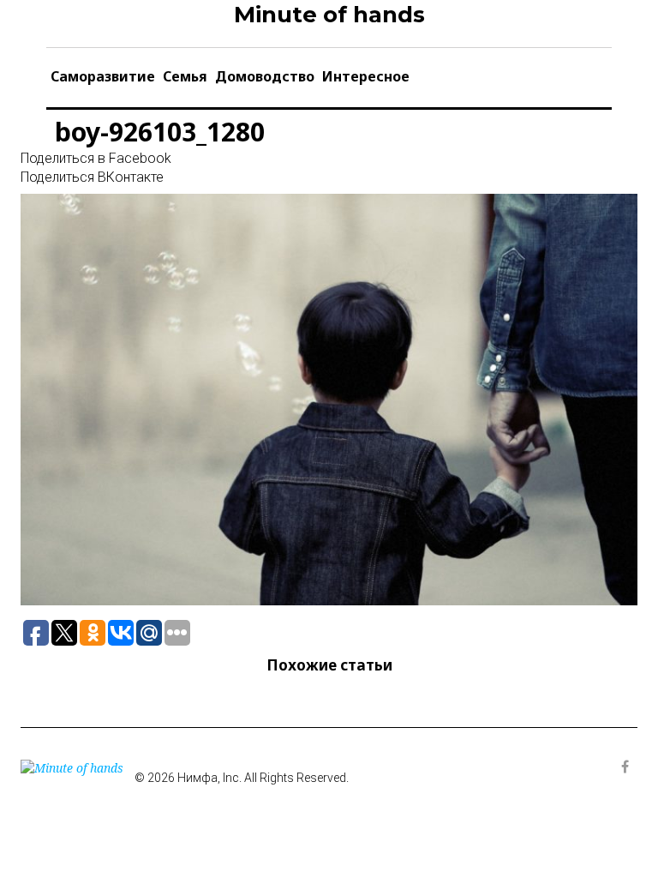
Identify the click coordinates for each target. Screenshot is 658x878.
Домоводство (264, 76)
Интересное (366, 76)
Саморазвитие (103, 76)
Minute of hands (329, 14)
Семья (185, 76)
